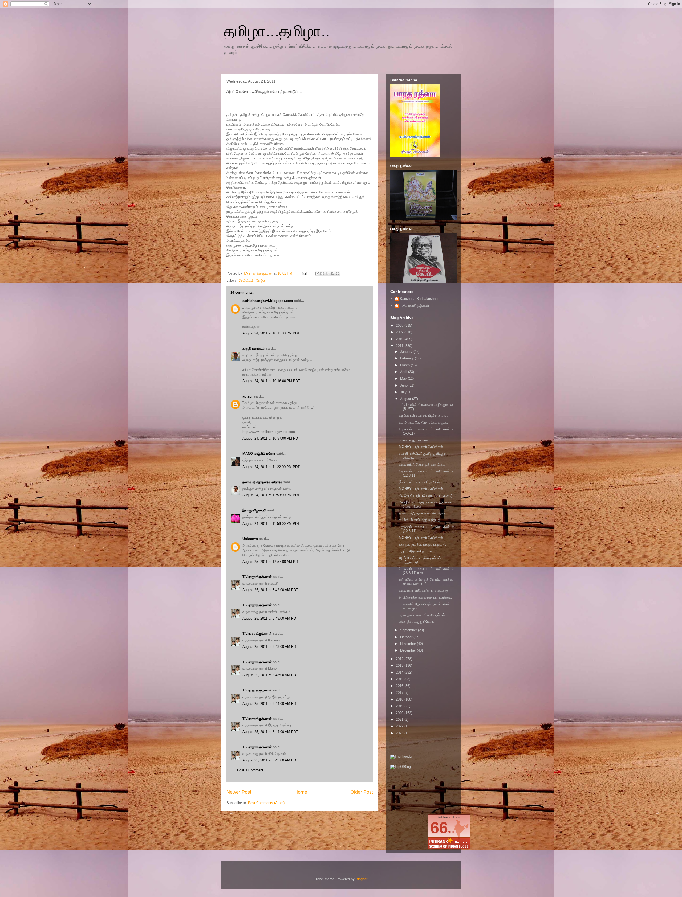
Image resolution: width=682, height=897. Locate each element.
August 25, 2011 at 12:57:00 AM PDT (271, 562)
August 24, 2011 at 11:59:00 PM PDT (271, 524)
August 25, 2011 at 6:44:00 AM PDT (270, 732)
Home (300, 792)
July (404, 392)
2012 (400, 659)
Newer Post (238, 792)
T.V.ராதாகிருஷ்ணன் (258, 273)
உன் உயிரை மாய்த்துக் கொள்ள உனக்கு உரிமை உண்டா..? (426, 581)
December (408, 650)
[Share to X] (327, 273)
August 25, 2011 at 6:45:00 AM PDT (270, 760)
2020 (400, 713)
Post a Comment (250, 770)
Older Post (361, 792)
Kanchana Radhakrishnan (419, 299)
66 (439, 828)
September (409, 630)
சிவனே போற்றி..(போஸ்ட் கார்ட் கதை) (425, 496)
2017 (400, 693)
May (404, 378)
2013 (400, 665)
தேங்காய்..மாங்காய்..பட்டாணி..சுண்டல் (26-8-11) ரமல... (426, 571)
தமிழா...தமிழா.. (277, 31)
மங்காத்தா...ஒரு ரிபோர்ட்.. (418, 622)
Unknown (250, 539)
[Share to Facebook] (332, 273)
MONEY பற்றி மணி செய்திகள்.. (422, 489)
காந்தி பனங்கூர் (253, 348)
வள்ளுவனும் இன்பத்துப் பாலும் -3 (422, 544)
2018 (400, 699)
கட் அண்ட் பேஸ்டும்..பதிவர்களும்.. (423, 422)
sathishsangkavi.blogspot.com (267, 301)
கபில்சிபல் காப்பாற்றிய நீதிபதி (420, 520)
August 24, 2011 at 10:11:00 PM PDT (271, 333)
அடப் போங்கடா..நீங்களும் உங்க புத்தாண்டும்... (421, 560)
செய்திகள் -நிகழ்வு (252, 280)
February (407, 358)
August (406, 399)
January (406, 352)
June (404, 385)
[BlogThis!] (322, 273)
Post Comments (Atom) (266, 803)
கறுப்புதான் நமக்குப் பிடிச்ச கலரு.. (423, 415)
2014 (400, 672)
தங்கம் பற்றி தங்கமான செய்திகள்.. (424, 513)
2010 (400, 339)
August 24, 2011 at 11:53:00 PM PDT (271, 495)
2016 (400, 686)
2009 (400, 332)
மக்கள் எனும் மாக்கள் (414, 440)
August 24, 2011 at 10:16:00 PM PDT (271, 381)
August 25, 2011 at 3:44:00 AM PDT (270, 704)
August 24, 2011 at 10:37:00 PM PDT (271, 438)
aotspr (247, 396)
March (405, 365)
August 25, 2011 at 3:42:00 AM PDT (270, 590)
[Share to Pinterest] (337, 273)
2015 (400, 679)
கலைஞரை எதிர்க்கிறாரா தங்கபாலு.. (425, 590)
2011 (400, 346)
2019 (400, 706)
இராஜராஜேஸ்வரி (254, 510)
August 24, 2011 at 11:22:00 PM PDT (271, 467)
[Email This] (317, 273)
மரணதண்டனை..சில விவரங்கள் (422, 615)
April (404, 372)
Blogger (361, 879)
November (408, 644)
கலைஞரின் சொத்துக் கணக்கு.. (422, 464)
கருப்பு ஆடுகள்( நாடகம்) (416, 551)
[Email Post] (304, 273)
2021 (400, 720)
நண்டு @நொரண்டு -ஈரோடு (262, 482)
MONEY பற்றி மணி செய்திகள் (421, 447)
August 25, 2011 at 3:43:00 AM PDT (270, 618)
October (406, 637)
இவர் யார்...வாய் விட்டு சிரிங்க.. (421, 482)
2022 (400, 726)
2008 (400, 325)
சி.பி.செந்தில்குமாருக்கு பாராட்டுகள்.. (425, 597)
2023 (400, 733)
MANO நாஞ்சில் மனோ (258, 454)
